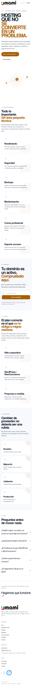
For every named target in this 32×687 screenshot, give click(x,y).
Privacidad (3, 663)
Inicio (2, 625)
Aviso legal (4, 661)
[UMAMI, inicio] (9, 3)
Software (3, 630)
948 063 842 (4, 648)
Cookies (3, 666)
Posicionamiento (5, 635)
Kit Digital (3, 637)
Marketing (3, 632)
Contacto (3, 640)
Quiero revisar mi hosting (10, 54)
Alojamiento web (5, 627)
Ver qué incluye (7, 59)
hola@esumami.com (6, 650)
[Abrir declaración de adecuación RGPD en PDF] (7, 672)
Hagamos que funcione (16, 594)
